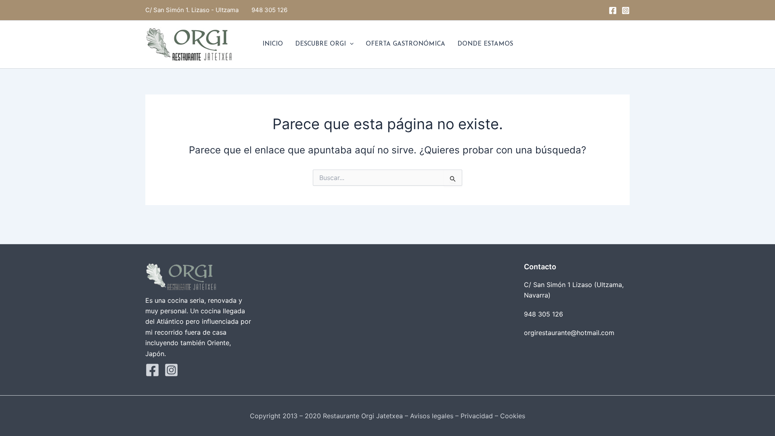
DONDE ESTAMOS (485, 44)
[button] (350, 44)
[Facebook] (613, 10)
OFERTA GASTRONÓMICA (405, 44)
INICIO (272, 44)
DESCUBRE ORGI (320, 44)
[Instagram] (626, 10)
